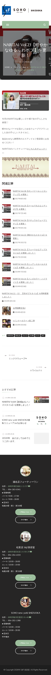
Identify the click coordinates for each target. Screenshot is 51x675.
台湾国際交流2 (19, 308)
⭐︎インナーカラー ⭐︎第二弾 (24, 320)
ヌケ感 (32, 335)
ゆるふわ (18, 335)
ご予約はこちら (24, 512)
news (25, 40)
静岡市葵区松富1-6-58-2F (19, 552)
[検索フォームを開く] (44, 25)
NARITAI (10, 335)
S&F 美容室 (25, 670)
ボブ (43, 335)
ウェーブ (25, 335)
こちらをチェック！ (38, 149)
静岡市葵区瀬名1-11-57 (18, 486)
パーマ (38, 335)
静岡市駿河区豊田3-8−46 (18, 617)
